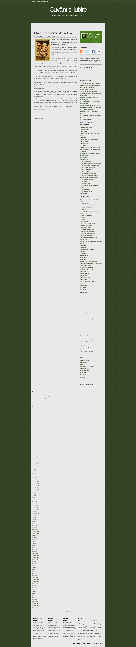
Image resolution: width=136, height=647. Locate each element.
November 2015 (35, 509)
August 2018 (34, 444)
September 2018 (35, 442)
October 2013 (35, 559)
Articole (35, 25)
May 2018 (34, 450)
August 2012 (34, 587)
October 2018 (35, 440)
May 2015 (34, 521)
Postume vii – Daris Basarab (86, 269)
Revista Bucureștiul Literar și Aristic (88, 173)
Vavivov (81, 283)
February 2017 (35, 479)
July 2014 (34, 541)
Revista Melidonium (84, 189)
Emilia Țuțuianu (83, 239)
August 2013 (34, 563)
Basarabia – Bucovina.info (86, 215)
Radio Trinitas (83, 345)
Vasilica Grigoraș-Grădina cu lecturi (88, 281)
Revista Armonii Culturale (85, 169)
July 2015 (34, 517)
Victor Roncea (83, 287)
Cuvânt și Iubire (93, 34)
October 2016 (35, 487)
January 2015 (35, 529)
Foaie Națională (83, 157)
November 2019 (35, 414)
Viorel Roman (83, 289)
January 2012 (35, 601)
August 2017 (34, 467)
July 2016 (34, 493)
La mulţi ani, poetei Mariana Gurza (87, 316)
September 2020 (35, 396)
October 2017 (35, 463)
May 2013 (34, 569)
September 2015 (35, 513)
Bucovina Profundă (84, 221)
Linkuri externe (45, 25)
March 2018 (34, 454)
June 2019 (34, 424)
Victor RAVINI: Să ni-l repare (86, 119)
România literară (83, 193)
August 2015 (34, 515)
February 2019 (35, 432)
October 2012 (35, 583)
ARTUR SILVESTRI (84, 131)
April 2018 (34, 451)
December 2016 (35, 483)
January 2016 (35, 505)
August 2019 (34, 420)
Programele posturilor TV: (85, 368)
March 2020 (34, 408)
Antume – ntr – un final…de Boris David (88, 205)
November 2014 (35, 533)
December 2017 (35, 460)
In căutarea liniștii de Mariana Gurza (88, 300)
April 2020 (34, 406)
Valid (47, 396)
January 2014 (35, 553)
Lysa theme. (100, 645)
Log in (45, 394)
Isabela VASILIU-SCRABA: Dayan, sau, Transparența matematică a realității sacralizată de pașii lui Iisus (90, 93)
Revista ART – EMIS (84, 171)
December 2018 (35, 436)
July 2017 (34, 469)
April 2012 (34, 595)
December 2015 (35, 507)
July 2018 (34, 446)
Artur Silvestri (83, 209)
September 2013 (35, 561)
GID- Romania (83, 253)
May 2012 (34, 593)
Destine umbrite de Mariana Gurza (87, 231)
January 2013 (35, 577)
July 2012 (34, 589)
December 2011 (35, 603)
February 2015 (35, 527)
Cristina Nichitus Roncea (85, 227)
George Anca (83, 245)
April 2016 (34, 499)
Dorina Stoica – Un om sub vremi (87, 233)
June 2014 (34, 543)
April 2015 (34, 523)
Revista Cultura (83, 181)
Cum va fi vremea (84, 380)
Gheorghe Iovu (83, 251)
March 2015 (34, 525)
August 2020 (34, 398)
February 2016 (35, 503)
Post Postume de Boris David (86, 267)
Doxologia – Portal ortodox (86, 235)
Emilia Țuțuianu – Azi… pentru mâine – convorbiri (91, 241)
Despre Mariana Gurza (42, 1)
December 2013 (35, 555)
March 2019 (34, 430)
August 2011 (34, 607)
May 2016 (34, 497)
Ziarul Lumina (83, 374)
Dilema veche (83, 151)
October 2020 (35, 394)
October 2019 (35, 416)
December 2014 (35, 531)
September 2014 (35, 537)
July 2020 (34, 400)
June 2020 (34, 402)
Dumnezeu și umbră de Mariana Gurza (88, 237)
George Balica (83, 247)
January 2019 (35, 434)
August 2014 (34, 539)
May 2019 (34, 426)
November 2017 (35, 461)
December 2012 (35, 579)
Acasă (33, 1)
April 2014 (34, 547)
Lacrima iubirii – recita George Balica (88, 318)
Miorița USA (82, 364)
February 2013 (35, 575)
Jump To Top (69, 611)
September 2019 (35, 418)
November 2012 (35, 581)
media (53, 25)
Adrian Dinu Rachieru (84, 203)
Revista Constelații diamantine (87, 179)
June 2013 (34, 567)
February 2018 (35, 455)
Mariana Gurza (83, 257)
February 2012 (35, 599)
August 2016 (34, 491)
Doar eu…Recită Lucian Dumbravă (87, 296)
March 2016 (34, 501)
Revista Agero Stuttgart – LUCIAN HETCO (89, 165)
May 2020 (34, 404)
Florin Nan (82, 243)
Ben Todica (82, 217)
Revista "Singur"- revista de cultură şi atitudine (90, 163)
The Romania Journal (84, 370)
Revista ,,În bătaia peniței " (86, 161)
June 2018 (34, 448)
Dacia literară (83, 145)
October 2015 (35, 511)
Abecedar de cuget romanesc (86, 127)
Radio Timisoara (83, 343)
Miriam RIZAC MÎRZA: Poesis (86, 89)
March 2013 (34, 573)
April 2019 (34, 428)
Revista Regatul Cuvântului (86, 191)
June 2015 (34, 519)
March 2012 (34, 597)
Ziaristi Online (83, 372)
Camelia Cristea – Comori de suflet (87, 223)
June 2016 (34, 495)
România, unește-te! (84, 271)
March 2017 (34, 477)
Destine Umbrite (83, 73)
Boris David (82, 219)
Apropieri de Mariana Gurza (86, 207)
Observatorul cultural (84, 159)
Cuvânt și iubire (68, 9)
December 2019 (35, 412)
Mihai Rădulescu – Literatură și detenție (89, 261)
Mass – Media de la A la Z (85, 362)
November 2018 (35, 438)
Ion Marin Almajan (84, 255)
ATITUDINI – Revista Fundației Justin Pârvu (89, 139)
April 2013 (34, 571)
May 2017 (34, 473)
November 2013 (35, 557)
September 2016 (35, 489)
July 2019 (34, 422)
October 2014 (35, 535)
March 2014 (34, 549)
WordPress (46, 400)
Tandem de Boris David (85, 277)
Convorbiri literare (84, 143)
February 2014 (35, 551)
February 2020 (35, 410)
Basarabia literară (84, 141)
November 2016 (35, 485)
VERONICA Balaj (83, 285)
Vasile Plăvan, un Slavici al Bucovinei (88, 77)
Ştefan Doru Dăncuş (84, 273)
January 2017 (35, 481)
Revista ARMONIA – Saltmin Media (87, 167)
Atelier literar (83, 137)
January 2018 (35, 457)
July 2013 (34, 565)
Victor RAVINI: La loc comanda (87, 109)
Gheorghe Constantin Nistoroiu (87, 249)
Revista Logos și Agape (85, 183)
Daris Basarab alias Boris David (87, 229)
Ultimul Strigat (83, 71)
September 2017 (35, 465)
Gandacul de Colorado (85, 360)
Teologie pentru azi (84, 279)
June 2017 (34, 471)
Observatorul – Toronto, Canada (87, 366)
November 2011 (35, 605)
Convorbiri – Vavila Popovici (86, 225)
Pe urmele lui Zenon (84, 75)
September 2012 (35, 585)
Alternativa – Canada (84, 129)
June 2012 (34, 591)
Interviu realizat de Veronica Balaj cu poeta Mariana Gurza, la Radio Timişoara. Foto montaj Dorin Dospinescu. (90, 312)
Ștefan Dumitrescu (84, 275)
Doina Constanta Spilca (85, 298)
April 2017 (34, 475)
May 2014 (34, 545)
